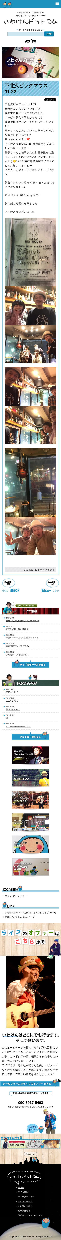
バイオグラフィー (26, 1197)
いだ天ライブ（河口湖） (17, 655)
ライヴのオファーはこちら (30, 1215)
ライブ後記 (46, 569)
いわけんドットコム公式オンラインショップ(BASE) (30, 912)
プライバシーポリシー (16, 896)
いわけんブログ (25, 1206)
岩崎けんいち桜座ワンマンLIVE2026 (22, 620)
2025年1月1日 (12, 701)
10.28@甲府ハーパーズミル (18, 726)
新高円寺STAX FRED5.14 (17, 646)
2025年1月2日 (12, 692)
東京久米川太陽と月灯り (17, 629)
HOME (21, 1187)
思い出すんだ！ (13, 709)
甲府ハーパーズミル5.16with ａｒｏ (22, 638)
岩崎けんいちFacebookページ (20, 917)
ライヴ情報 (23, 1192)
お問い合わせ (24, 1211)
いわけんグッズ (25, 1201)
